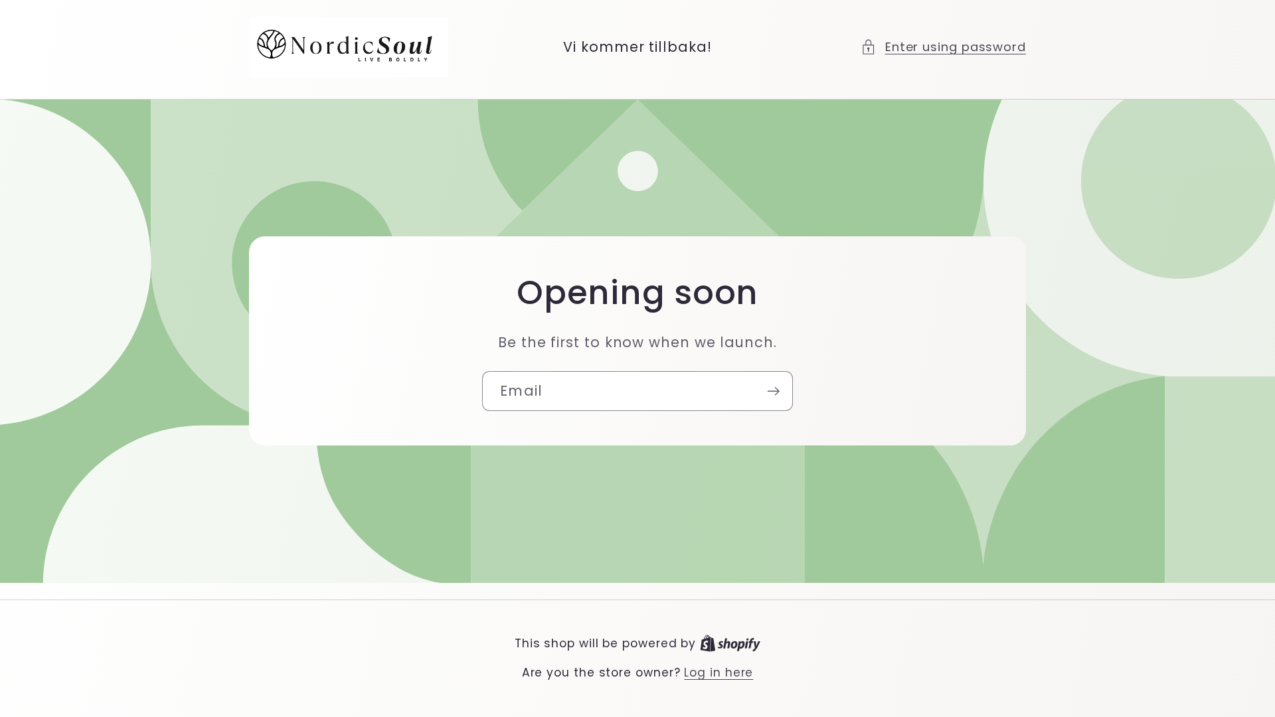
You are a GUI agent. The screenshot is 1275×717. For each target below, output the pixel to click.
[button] (943, 46)
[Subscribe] (773, 391)
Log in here (718, 672)
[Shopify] (730, 643)
